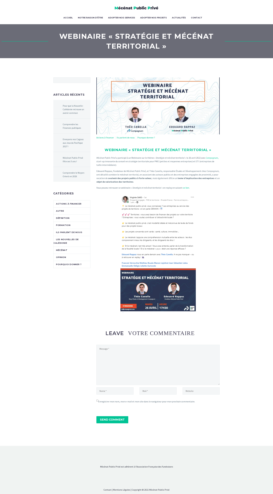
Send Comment (112, 419)
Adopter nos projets (153, 17)
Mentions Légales (121, 489)
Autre (60, 211)
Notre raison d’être (90, 17)
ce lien (186, 187)
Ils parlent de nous (126, 137)
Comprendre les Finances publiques (72, 126)
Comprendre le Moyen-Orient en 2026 (74, 174)
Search (87, 80)
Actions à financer (105, 137)
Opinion (61, 257)
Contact (196, 17)
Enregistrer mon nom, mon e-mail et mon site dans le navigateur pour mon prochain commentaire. (146, 401)
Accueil (68, 17)
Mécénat (61, 250)
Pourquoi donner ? (146, 137)
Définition (63, 218)
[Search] (207, 18)
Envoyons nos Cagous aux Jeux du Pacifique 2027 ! (73, 143)
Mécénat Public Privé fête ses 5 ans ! (73, 159)
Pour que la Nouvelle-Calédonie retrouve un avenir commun (73, 109)
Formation (63, 225)
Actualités (179, 17)
